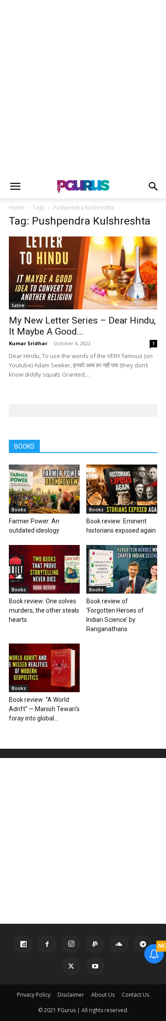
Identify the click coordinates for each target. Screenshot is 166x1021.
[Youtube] (95, 966)
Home (16, 207)
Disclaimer (71, 994)
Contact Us (135, 994)
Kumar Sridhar (28, 343)
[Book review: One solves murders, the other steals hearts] (44, 569)
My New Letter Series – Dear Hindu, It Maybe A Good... (82, 326)
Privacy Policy (33, 994)
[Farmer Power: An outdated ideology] (44, 489)
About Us (103, 994)
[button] (15, 186)
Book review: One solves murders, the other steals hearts (44, 610)
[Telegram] (143, 944)
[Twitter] (71, 966)
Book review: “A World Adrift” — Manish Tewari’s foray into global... (44, 709)
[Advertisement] (83, 87)
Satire (18, 305)
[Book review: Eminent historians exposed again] (121, 489)
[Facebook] (47, 944)
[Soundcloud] (119, 944)
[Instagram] (71, 944)
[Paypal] (95, 944)
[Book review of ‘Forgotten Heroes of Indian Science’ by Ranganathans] (121, 569)
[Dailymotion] (23, 944)
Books (19, 510)
